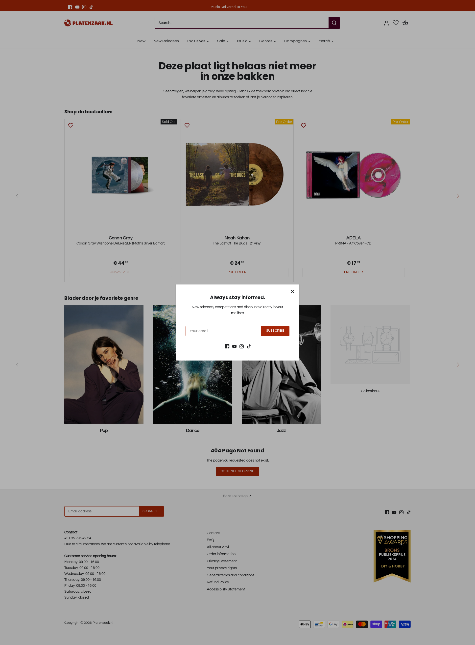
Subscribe (275, 330)
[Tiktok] (249, 346)
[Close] (292, 291)
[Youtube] (234, 346)
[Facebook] (227, 346)
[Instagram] (241, 346)
